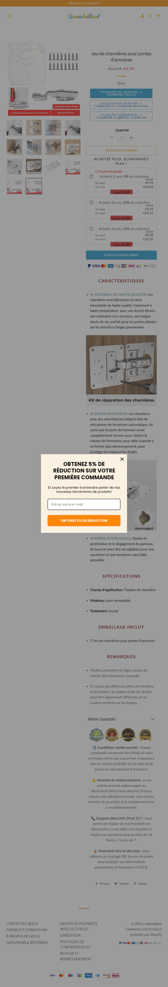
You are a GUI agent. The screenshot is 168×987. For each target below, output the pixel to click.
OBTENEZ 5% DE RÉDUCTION (84, 520)
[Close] (122, 459)
